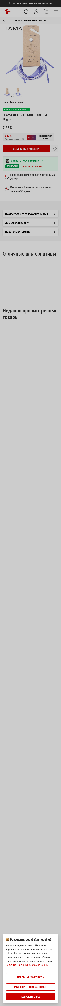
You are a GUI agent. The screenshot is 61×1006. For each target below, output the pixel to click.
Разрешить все (30, 996)
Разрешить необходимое (30, 987)
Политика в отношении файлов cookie (27, 965)
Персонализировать (30, 977)
